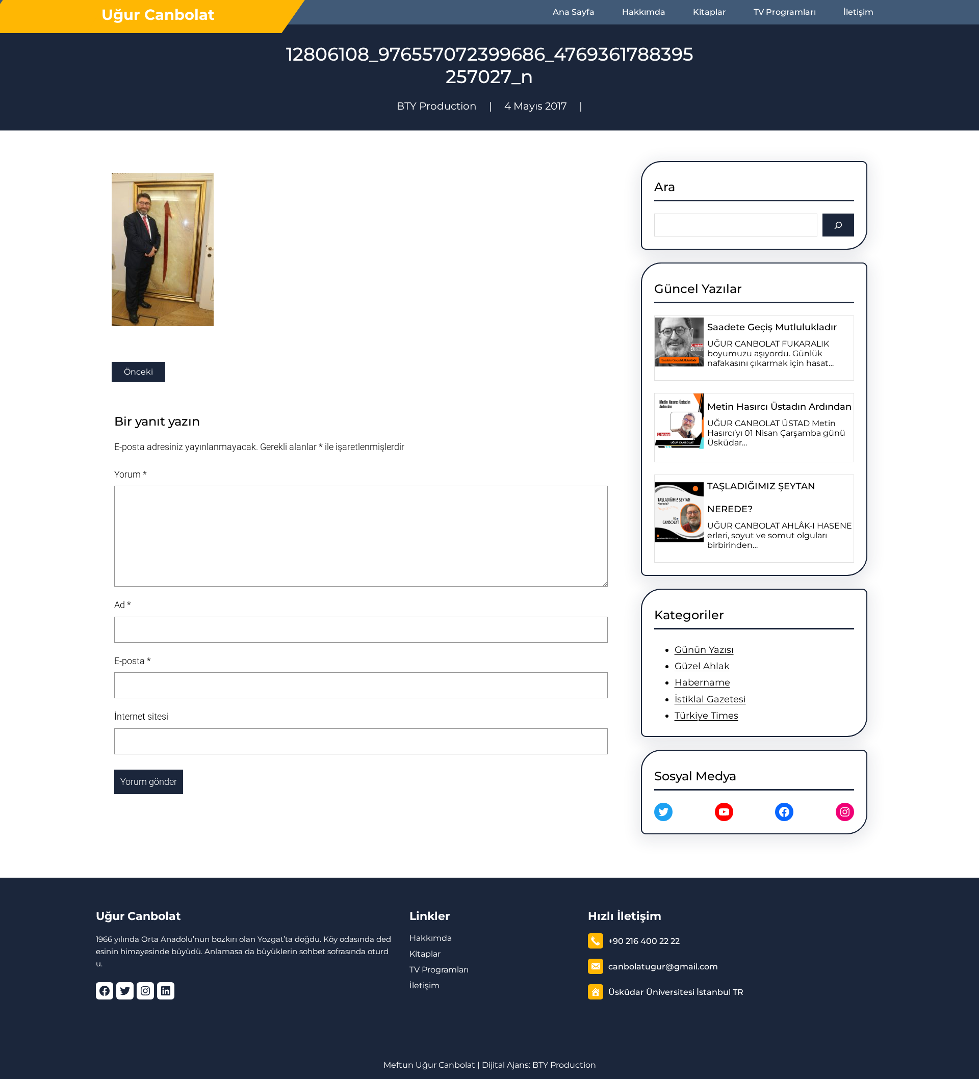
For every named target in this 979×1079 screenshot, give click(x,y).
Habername (702, 682)
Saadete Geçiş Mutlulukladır (772, 327)
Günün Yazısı (704, 649)
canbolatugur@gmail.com (663, 966)
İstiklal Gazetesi (710, 699)
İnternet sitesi (141, 716)
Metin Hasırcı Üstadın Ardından (779, 406)
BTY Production (564, 1065)
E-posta (132, 660)
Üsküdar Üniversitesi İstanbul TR (675, 992)
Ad (122, 604)
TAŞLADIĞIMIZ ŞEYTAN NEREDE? (761, 498)
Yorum (130, 474)
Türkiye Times (706, 715)
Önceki (138, 372)
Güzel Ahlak (702, 666)
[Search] (838, 225)
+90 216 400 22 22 (644, 941)
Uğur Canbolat (158, 14)
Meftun (398, 1065)
